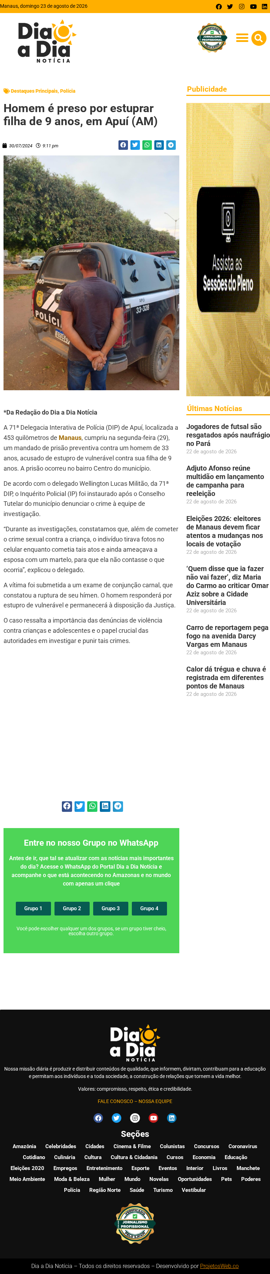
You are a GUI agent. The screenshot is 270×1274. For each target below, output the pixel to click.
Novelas (159, 1179)
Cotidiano (34, 1157)
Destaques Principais (34, 91)
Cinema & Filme (132, 1146)
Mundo (132, 1179)
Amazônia (24, 1146)
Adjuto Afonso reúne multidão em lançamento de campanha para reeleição (225, 481)
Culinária (64, 1157)
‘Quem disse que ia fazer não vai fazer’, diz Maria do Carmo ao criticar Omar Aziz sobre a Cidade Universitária (227, 585)
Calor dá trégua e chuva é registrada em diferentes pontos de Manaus (226, 677)
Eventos (168, 1168)
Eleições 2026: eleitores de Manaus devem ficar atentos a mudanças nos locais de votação (224, 531)
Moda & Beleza (72, 1179)
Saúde (137, 1190)
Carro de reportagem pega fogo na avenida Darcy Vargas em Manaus (227, 636)
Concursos (206, 1146)
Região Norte (105, 1190)
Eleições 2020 (27, 1168)
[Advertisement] (91, 727)
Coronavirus (243, 1146)
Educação (236, 1157)
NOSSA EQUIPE (155, 1101)
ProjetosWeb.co (219, 1266)
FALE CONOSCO (115, 1101)
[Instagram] (241, 6)
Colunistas (172, 1146)
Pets (226, 1179)
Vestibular (194, 1190)
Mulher (107, 1179)
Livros (220, 1168)
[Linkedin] (264, 6)
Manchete (248, 1168)
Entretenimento (104, 1168)
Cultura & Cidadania (134, 1157)
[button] (242, 38)
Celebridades (60, 1146)
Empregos (65, 1168)
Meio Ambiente (27, 1179)
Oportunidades (195, 1179)
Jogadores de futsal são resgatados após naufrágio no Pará (228, 435)
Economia (204, 1157)
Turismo (163, 1190)
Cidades (94, 1146)
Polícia (67, 91)
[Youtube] (253, 6)
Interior (195, 1168)
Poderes (251, 1179)
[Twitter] (230, 6)
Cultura (93, 1157)
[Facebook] (218, 6)
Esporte (140, 1168)
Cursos (175, 1157)
